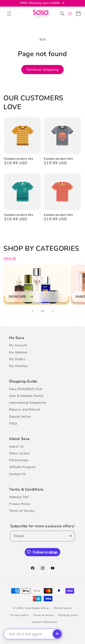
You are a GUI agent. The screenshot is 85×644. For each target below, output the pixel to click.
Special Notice (20, 416)
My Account (18, 345)
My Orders (17, 359)
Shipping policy (68, 615)
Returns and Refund (24, 409)
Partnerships (19, 460)
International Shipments (27, 403)
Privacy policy (20, 615)
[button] (9, 14)
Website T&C (19, 497)
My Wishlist (18, 366)
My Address (18, 352)
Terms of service (43, 615)
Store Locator (19, 453)
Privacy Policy (19, 504)
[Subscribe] (69, 536)
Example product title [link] (18, 158)
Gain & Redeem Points (26, 396)
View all (9, 258)
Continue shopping (42, 69)
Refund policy (63, 608)
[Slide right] (53, 311)
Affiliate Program (22, 467)
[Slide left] (33, 311)
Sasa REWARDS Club (25, 389)
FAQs (13, 423)
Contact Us (17, 474)
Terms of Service (22, 511)
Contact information (44, 622)
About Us (16, 446)
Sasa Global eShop (37, 608)
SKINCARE (18, 297)
